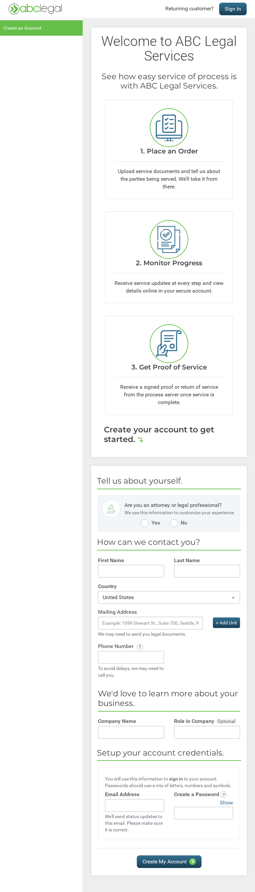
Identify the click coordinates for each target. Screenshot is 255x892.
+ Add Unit (226, 622)
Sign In (233, 9)
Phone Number (116, 646)
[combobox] (169, 597)
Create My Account (164, 861)
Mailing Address (117, 612)
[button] (139, 646)
